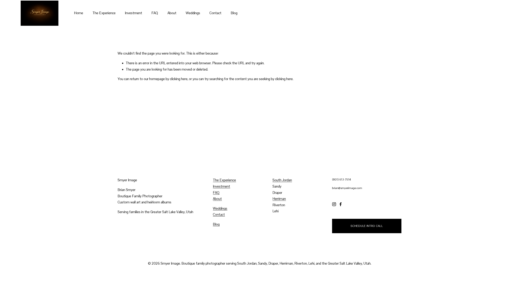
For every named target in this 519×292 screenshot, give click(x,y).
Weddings (193, 13)
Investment (133, 13)
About (171, 13)
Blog (234, 13)
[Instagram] (334, 204)
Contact (215, 13)
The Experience (104, 13)
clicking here (179, 79)
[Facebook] (341, 204)
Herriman (279, 198)
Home (78, 13)
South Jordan (282, 180)
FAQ (154, 13)
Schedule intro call (367, 226)
